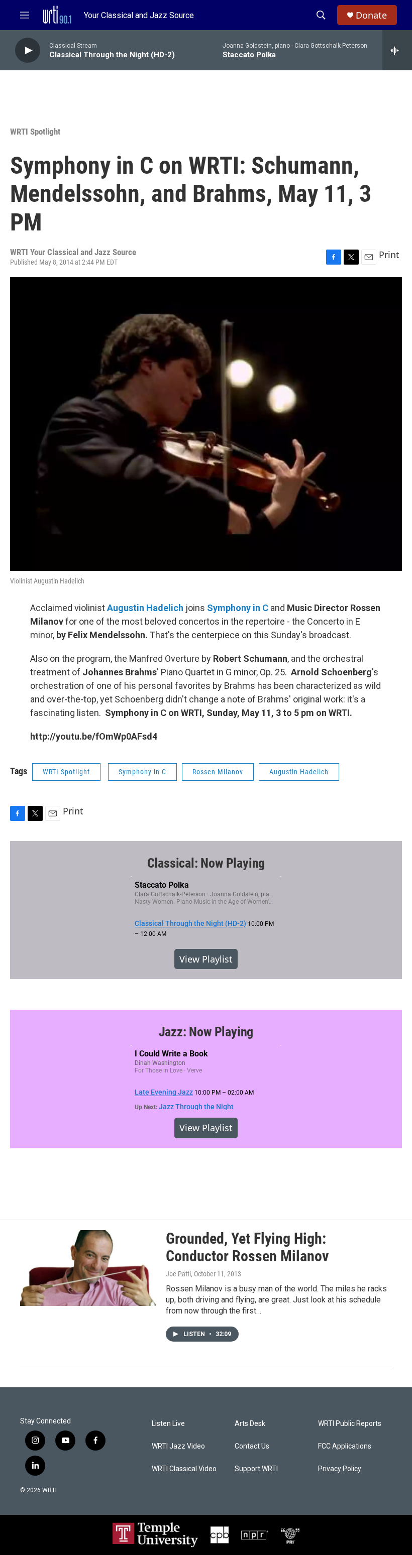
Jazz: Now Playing (206, 1031)
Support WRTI (256, 1469)
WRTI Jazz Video (178, 1446)
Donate (371, 15)
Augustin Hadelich (299, 772)
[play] (28, 50)
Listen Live (168, 1423)
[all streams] (397, 50)
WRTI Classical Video (184, 1469)
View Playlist (206, 959)
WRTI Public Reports (349, 1423)
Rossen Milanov (217, 772)
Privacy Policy (339, 1469)
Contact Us (252, 1446)
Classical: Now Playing (206, 863)
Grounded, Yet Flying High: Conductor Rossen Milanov (247, 1247)
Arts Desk (250, 1423)
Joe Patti (178, 1274)
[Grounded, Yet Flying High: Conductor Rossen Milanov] (88, 1267)
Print (389, 255)
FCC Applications (344, 1446)
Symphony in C (142, 772)
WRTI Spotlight (35, 132)
